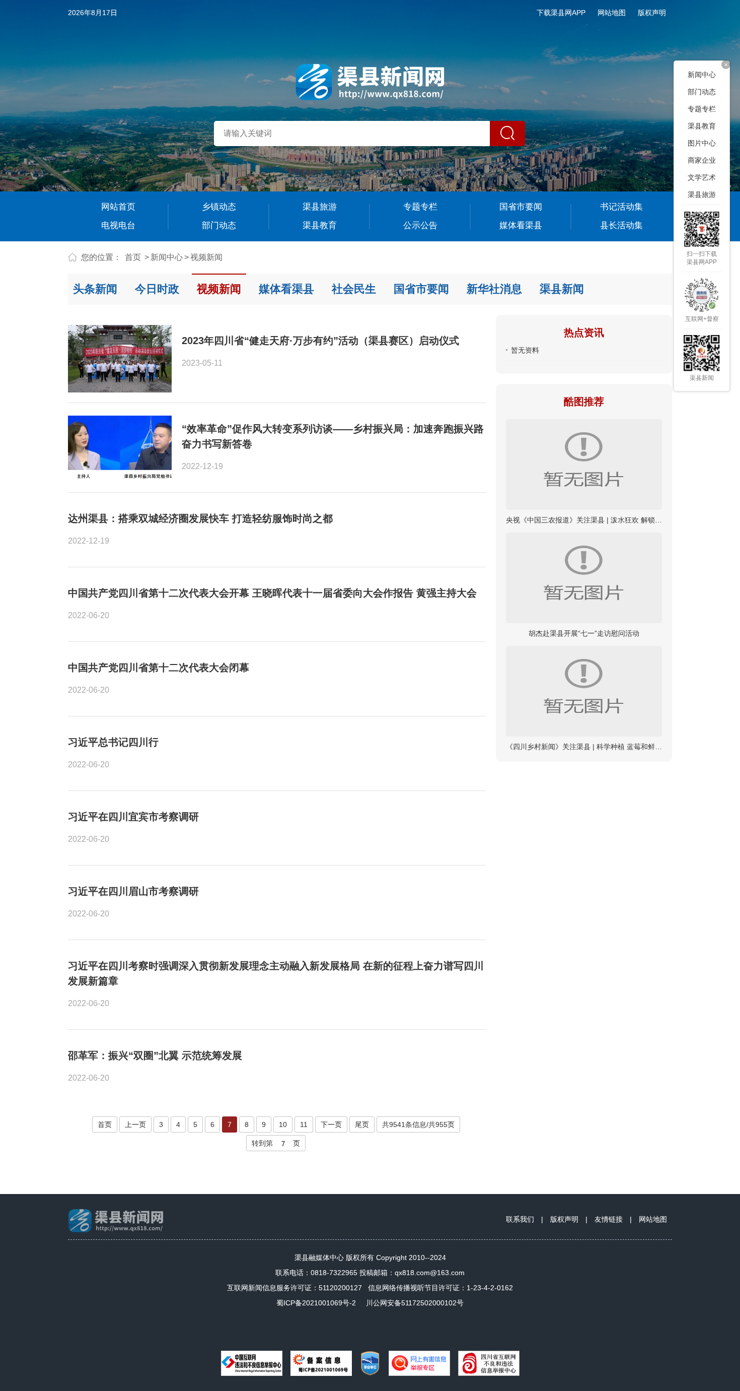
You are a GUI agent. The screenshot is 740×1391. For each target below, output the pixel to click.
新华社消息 (494, 289)
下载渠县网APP (561, 13)
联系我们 (520, 1219)
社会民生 (354, 289)
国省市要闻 (520, 207)
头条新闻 (95, 289)
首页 (133, 257)
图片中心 (702, 143)
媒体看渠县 (520, 225)
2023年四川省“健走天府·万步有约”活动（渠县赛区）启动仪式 (320, 340)
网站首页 (118, 207)
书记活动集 (621, 207)
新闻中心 (167, 257)
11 (304, 1124)
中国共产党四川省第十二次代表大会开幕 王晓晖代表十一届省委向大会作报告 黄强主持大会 (272, 593)
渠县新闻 (562, 289)
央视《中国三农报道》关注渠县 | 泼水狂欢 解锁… (584, 520)
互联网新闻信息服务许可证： (294, 1288)
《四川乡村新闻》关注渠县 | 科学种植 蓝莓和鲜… (584, 747)
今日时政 (157, 289)
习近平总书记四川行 (113, 742)
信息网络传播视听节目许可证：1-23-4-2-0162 (440, 1288)
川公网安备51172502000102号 (415, 1303)
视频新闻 (206, 257)
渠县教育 (320, 225)
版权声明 (652, 13)
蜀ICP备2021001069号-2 (316, 1303)
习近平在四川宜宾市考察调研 (133, 816)
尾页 (362, 1124)
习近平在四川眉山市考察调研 (133, 891)
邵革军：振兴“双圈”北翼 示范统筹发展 (155, 1055)
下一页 (331, 1124)
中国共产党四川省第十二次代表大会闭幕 (158, 667)
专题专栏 (420, 207)
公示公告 (420, 225)
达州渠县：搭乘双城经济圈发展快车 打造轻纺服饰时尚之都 (200, 518)
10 (283, 1124)
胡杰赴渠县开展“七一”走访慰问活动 (584, 633)
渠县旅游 (320, 207)
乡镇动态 (219, 207)
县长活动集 (621, 225)
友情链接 (609, 1219)
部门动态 (219, 225)
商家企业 (702, 160)
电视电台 (118, 225)
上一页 (135, 1124)
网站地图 (612, 13)
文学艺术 (702, 177)
